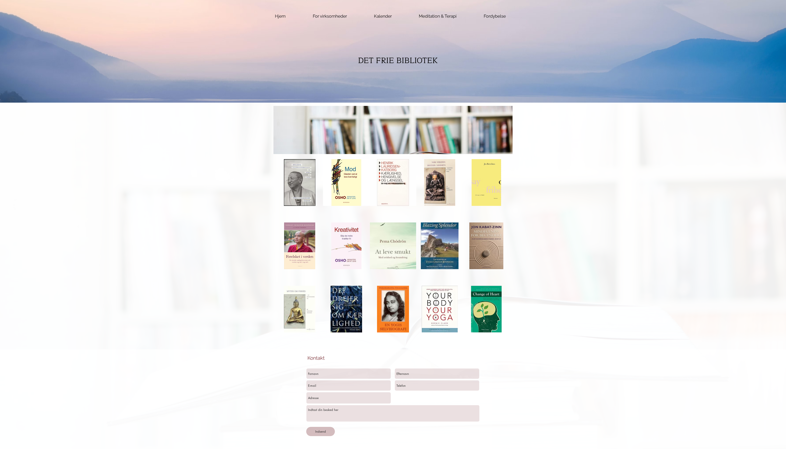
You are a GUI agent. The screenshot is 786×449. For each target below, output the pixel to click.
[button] (437, 16)
